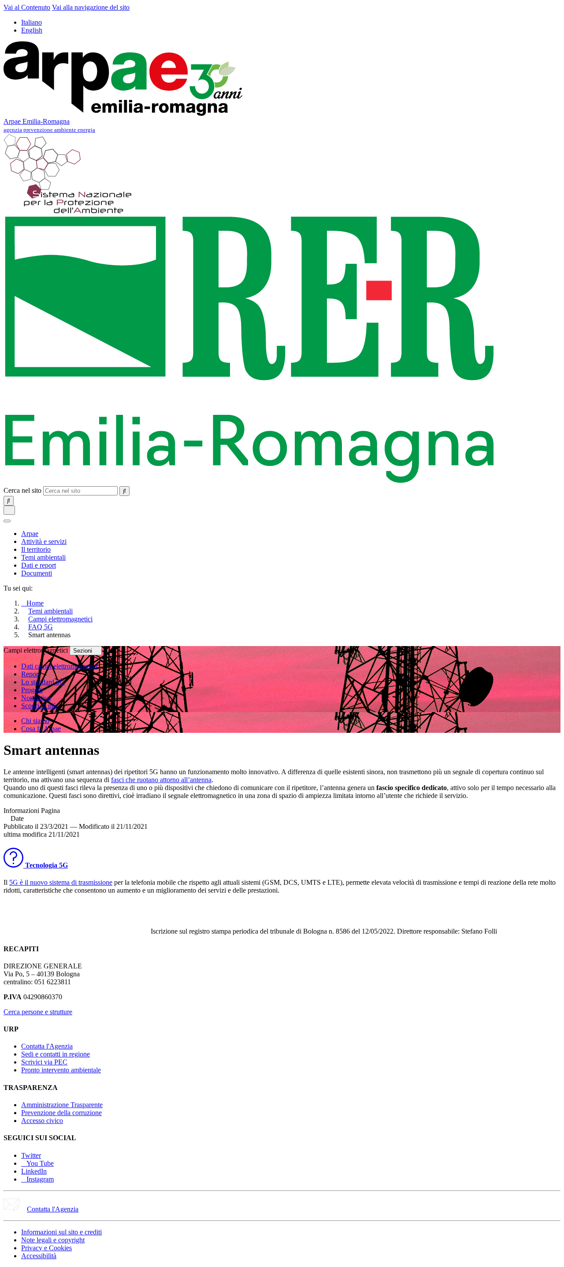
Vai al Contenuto (27, 7)
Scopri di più (39, 705)
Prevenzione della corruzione (61, 1112)
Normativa (36, 698)
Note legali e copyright (53, 1240)
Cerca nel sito (22, 490)
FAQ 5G (40, 627)
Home (35, 603)
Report (30, 674)
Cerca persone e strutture (38, 1012)
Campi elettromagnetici (60, 619)
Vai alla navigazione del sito (91, 7)
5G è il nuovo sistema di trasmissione (60, 882)
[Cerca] (124, 491)
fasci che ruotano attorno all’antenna (161, 779)
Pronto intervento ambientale (61, 1070)
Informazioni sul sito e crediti (61, 1232)
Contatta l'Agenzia (47, 1046)
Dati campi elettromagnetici (59, 666)
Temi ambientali (50, 611)
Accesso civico (42, 1120)
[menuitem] (29, 533)
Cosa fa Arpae (41, 728)
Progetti (32, 690)
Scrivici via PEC (44, 1062)
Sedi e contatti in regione (55, 1054)
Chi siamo (35, 720)
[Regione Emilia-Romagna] (250, 482)
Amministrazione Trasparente (62, 1104)
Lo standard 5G (43, 682)
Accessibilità (38, 1256)
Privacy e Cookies (46, 1248)
